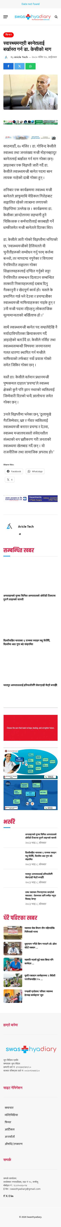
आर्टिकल (10, 1129)
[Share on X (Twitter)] (19, 66)
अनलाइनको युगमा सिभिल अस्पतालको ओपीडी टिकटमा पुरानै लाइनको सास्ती (29, 597)
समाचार (9, 1107)
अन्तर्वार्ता (10, 1136)
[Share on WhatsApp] (30, 66)
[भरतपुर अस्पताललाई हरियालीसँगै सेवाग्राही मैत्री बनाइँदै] (30, 665)
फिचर (8, 35)
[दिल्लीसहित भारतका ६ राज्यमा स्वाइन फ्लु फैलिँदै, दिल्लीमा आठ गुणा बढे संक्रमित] (30, 621)
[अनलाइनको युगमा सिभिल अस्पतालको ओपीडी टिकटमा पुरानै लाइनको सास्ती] (30, 576)
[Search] (56, 17)
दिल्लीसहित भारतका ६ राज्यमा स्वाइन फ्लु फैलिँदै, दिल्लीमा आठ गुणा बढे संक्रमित (26, 642)
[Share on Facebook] (8, 66)
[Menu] (5, 17)
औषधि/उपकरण (14, 1144)
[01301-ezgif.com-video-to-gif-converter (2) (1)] (31, 747)
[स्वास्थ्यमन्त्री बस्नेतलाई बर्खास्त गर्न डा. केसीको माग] (30, 92)
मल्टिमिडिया (11, 1115)
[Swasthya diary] (32, 16)
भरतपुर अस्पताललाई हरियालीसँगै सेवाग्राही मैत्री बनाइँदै (30, 685)
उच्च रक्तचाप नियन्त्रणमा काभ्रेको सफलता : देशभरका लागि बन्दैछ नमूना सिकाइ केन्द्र (40, 895)
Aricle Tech (21, 57)
